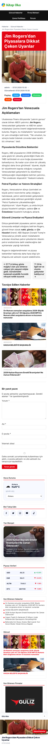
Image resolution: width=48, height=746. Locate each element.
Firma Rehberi (33, 13)
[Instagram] (20, 513)
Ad (4, 424)
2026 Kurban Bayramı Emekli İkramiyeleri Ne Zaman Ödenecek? (24, 614)
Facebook (25, 95)
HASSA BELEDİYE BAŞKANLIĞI (16, 610)
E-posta (6, 433)
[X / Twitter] (13, 513)
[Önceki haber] (35, 530)
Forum (33, 18)
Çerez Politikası (18, 18)
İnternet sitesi (8, 443)
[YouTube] (27, 513)
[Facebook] (6, 513)
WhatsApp (36, 95)
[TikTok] (34, 513)
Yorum (5, 401)
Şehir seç (10, 491)
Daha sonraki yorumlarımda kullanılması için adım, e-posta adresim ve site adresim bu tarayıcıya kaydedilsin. (22, 459)
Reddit (8, 99)
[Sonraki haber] (40, 530)
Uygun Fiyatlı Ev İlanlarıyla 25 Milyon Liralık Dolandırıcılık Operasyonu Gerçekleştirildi (21, 618)
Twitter (16, 95)
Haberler (5, 27)
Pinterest (17, 99)
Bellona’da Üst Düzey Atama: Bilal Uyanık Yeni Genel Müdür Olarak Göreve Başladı (22, 623)
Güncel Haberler (16, 13)
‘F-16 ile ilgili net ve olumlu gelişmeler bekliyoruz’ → (39, 270)
